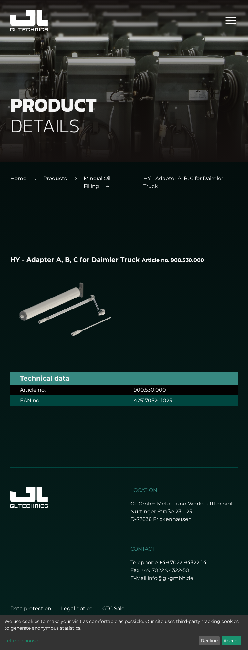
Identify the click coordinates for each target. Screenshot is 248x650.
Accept (231, 641)
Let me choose (21, 641)
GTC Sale (113, 608)
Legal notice (77, 608)
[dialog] (124, 632)
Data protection (30, 608)
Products (55, 178)
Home (18, 178)
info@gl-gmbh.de (170, 578)
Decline (209, 641)
